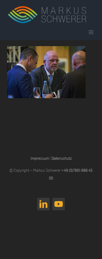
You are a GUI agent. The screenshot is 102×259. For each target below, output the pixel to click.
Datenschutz (62, 158)
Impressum (40, 158)
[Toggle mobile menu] (91, 32)
